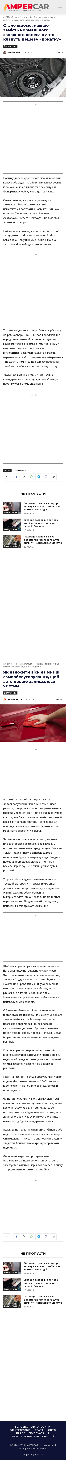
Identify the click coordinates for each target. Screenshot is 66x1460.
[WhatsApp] (31, 477)
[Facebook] (16, 477)
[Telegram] (38, 477)
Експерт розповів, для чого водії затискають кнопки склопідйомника (41, 523)
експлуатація (19, 470)
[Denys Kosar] (5, 52)
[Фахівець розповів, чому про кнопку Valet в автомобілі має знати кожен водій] (12, 508)
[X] (24, 477)
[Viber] (46, 477)
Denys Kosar (14, 52)
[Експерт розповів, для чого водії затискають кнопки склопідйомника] (12, 525)
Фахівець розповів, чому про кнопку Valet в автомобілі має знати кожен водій (42, 506)
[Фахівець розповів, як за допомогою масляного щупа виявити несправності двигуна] (12, 541)
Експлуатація (26, 17)
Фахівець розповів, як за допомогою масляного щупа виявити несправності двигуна (43, 539)
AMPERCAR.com (10, 17)
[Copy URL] (53, 477)
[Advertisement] (33, 140)
